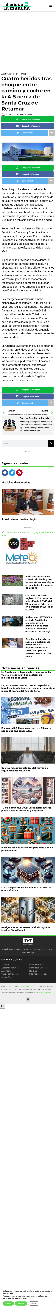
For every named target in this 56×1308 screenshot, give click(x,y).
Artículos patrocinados (11, 949)
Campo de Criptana (9, 974)
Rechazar (21, 1303)
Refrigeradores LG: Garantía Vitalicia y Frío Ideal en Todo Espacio (25, 929)
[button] (28, 999)
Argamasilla (6, 971)
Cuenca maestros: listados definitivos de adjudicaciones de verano (24, 769)
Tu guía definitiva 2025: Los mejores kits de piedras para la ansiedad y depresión (26, 809)
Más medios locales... (38, 974)
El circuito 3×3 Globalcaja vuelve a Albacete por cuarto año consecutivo (26, 729)
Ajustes (34, 1303)
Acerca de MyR (28, 952)
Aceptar (8, 1303)
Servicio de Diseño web (33, 949)
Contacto (48, 949)
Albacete (5, 965)
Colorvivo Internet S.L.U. (27, 987)
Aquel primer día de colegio (19, 519)
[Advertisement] (28, 41)
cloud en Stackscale (43, 993)
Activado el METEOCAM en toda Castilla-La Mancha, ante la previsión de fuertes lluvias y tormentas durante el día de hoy (38, 624)
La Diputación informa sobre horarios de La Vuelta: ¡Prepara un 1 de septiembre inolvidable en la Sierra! (26, 675)
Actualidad (7, 74)
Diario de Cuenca (36, 965)
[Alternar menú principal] (50, 6)
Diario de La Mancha (38, 968)
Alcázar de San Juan (10, 968)
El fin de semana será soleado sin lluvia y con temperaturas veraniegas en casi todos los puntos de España (39, 582)
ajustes (23, 1298)
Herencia (33, 971)
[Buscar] (51, 443)
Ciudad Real (6, 977)
